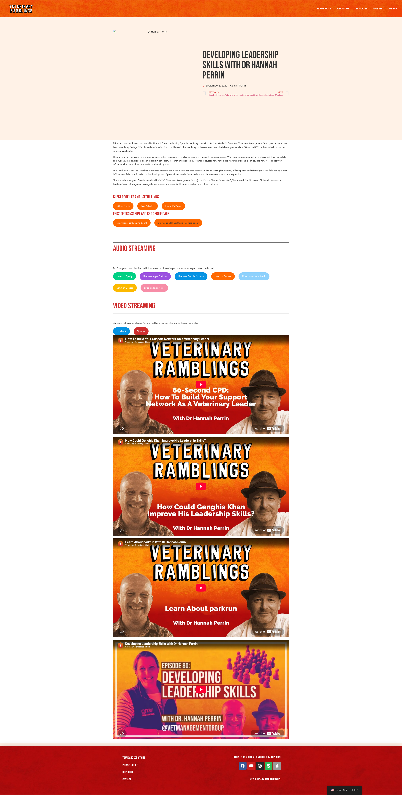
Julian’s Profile (147, 206)
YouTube (141, 331)
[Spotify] (268, 766)
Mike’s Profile (123, 206)
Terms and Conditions (133, 758)
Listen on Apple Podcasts (155, 276)
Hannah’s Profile (173, 206)
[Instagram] (260, 766)
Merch (393, 8)
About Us (343, 8)
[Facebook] (243, 766)
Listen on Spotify (124, 276)
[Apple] (277, 766)
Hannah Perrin (237, 85)
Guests (378, 8)
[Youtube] (251, 766)
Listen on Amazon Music (254, 276)
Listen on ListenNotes (154, 287)
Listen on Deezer (125, 287)
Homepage (324, 8)
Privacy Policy (130, 765)
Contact (126, 779)
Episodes (361, 8)
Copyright (127, 772)
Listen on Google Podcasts (191, 276)
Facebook (121, 331)
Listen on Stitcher (223, 276)
